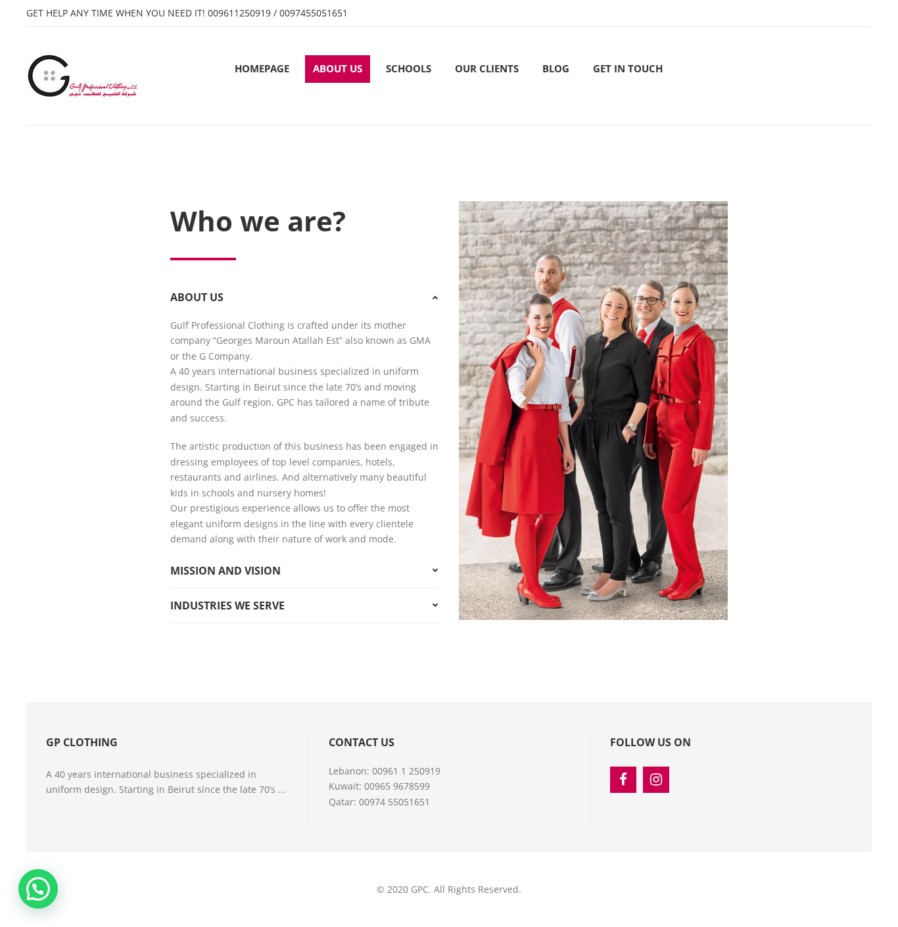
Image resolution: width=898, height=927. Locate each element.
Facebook (623, 780)
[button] (38, 889)
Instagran (656, 780)
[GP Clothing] (82, 76)
